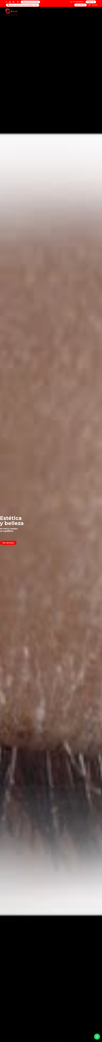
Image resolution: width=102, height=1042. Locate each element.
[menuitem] (24, 12)
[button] (97, 1037)
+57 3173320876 (78, 2)
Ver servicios (8, 543)
